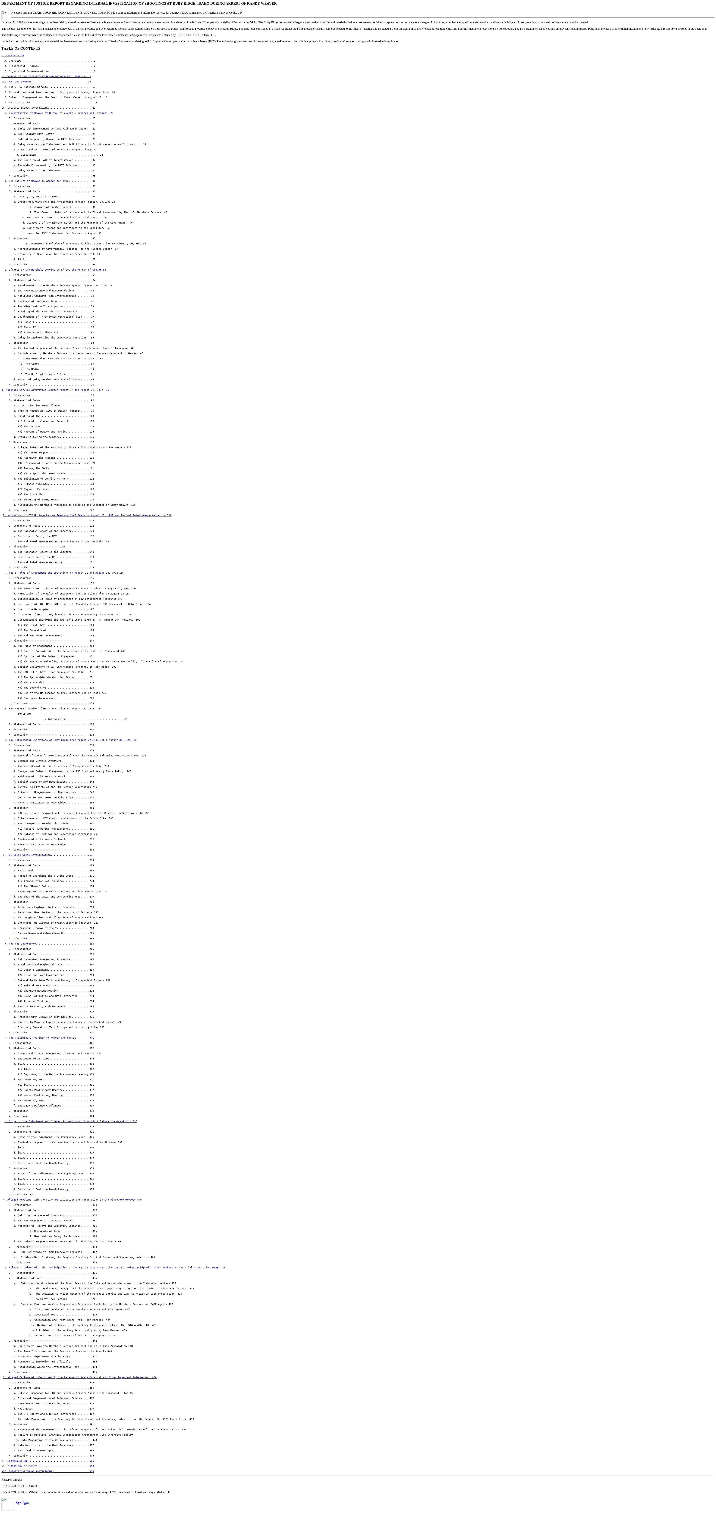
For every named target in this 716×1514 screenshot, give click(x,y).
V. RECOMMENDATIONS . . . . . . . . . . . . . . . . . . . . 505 (47, 1461)
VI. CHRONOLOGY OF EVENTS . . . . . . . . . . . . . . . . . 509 (47, 1466)
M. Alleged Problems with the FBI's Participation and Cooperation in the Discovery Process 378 (72, 1199)
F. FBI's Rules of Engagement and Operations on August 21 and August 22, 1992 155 (64, 572)
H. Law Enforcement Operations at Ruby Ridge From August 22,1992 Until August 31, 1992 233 (70, 740)
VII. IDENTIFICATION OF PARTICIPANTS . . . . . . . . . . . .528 (47, 1471)
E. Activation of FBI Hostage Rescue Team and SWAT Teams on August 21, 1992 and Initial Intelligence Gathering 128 (87, 515)
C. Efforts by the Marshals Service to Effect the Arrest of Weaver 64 (55, 269)
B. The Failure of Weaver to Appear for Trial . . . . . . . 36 (49, 181)
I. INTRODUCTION (12, 55)
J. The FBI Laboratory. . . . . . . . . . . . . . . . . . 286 (49, 943)
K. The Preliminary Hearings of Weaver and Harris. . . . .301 (49, 1037)
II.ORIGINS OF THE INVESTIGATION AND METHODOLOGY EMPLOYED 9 (46, 76)
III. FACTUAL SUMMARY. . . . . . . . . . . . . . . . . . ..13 (46, 81)
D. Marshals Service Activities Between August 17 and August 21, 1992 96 (55, 389)
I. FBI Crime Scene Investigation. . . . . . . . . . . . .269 (47, 854)
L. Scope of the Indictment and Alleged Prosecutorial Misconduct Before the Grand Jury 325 (70, 1121)
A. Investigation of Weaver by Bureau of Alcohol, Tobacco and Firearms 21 (58, 113)
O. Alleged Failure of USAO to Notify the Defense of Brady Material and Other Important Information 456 (80, 1377)
